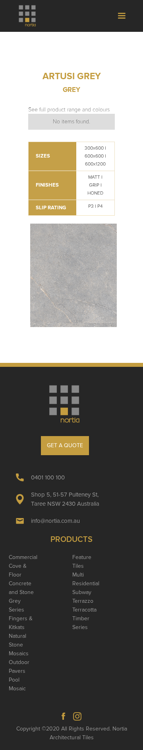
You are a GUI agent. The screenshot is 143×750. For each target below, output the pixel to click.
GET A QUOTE (65, 445)
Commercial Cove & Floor (23, 566)
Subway (81, 592)
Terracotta (84, 609)
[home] (30, 16)
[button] (121, 16)
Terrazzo (82, 601)
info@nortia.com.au (55, 520)
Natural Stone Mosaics (19, 645)
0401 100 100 (48, 477)
